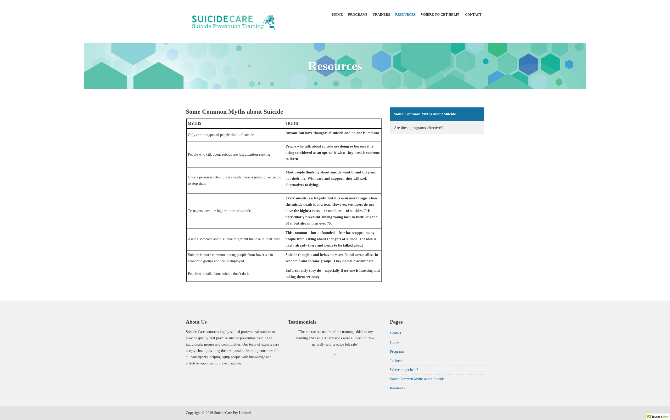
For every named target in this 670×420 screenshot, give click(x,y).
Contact (473, 15)
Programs (357, 15)
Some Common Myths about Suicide (425, 114)
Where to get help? (440, 15)
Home (337, 15)
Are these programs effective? (418, 128)
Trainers (381, 15)
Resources (405, 15)
